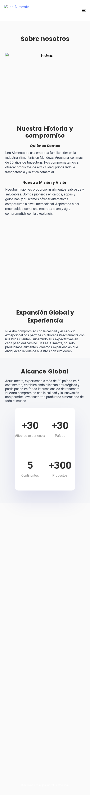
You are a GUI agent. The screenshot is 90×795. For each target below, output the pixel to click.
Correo (19, 541)
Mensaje (20, 554)
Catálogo (14, 741)
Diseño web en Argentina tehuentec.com (45, 785)
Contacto (14, 755)
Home (12, 734)
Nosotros (14, 748)
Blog (11, 762)
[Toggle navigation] (72, 10)
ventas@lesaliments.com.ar (33, 681)
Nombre (20, 527)
